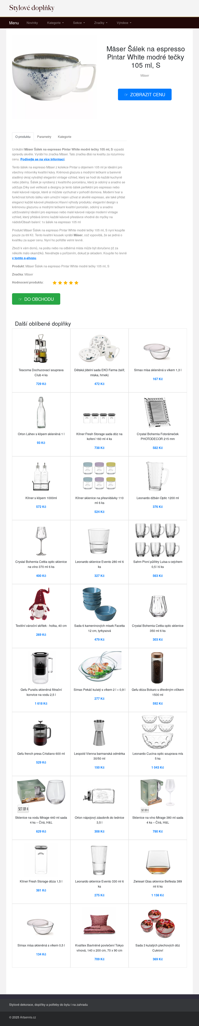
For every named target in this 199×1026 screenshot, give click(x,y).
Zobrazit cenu (147, 94)
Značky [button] (99, 22)
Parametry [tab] (44, 136)
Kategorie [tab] (64, 136)
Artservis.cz (28, 1017)
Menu (14, 22)
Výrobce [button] (123, 22)
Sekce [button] (78, 22)
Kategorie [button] (54, 22)
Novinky (32, 22)
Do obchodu (39, 299)
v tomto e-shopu (24, 258)
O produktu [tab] (23, 136)
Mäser (145, 75)
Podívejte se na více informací (42, 159)
